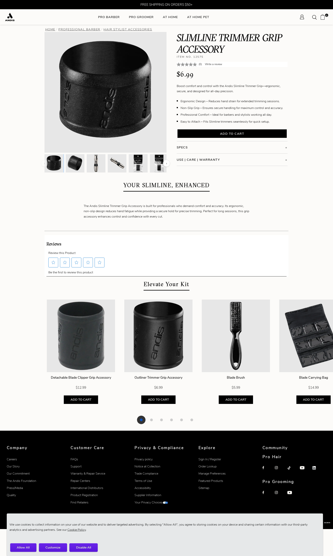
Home (50, 29)
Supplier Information (148, 495)
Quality (11, 495)
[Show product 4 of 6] (171, 420)
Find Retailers (79, 502)
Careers (12, 459)
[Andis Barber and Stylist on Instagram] (279, 470)
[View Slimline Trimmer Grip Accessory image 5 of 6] (138, 163)
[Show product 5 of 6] (181, 420)
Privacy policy (144, 459)
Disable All (83, 547)
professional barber (79, 29)
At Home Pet (198, 17)
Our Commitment (18, 473)
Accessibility (143, 488)
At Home (170, 17)
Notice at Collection (147, 466)
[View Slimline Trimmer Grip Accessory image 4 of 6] (117, 163)
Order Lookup (207, 466)
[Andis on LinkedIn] (316, 470)
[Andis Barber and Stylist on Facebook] (266, 470)
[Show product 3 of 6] (161, 420)
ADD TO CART (81, 399)
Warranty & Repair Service (88, 473)
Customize (52, 547)
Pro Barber (109, 17)
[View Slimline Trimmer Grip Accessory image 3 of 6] (96, 163)
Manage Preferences (212, 473)
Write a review (213, 64)
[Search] (315, 17)
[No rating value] (188, 64)
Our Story (13, 466)
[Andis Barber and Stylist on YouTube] (304, 470)
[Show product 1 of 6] (141, 420)
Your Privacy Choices (148, 502)
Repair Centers (80, 481)
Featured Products (210, 481)
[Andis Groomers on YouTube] (291, 495)
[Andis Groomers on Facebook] (266, 495)
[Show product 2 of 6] (151, 420)
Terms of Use (143, 481)
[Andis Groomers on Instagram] (279, 495)
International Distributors (87, 488)
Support (76, 466)
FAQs (74, 459)
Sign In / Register (209, 459)
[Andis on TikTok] (291, 470)
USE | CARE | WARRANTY (198, 159)
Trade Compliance (146, 473)
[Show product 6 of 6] (192, 420)
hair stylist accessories (127, 29)
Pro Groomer (141, 17)
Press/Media (15, 488)
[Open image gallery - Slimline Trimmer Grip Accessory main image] (105, 91)
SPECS (182, 147)
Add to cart (232, 133)
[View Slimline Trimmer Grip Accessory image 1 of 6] (54, 163)
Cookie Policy (76, 530)
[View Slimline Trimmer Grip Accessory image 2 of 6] (75, 163)
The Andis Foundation (21, 481)
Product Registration (84, 495)
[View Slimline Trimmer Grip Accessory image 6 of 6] (159, 163)
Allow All (23, 547)
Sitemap (203, 488)
